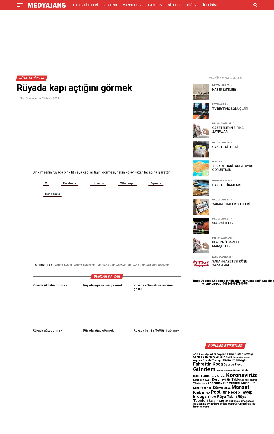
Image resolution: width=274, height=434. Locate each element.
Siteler (223, 400)
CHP (222, 357)
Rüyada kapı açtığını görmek (149, 265)
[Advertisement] (137, 44)
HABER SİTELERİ (85, 5)
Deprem (197, 360)
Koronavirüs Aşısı (202, 380)
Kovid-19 (248, 383)
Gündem (204, 369)
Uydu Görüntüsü (237, 403)
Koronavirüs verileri (225, 383)
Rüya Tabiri (64, 265)
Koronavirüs (241, 375)
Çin (249, 404)
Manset (240, 387)
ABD (195, 354)
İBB (254, 403)
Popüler (219, 392)
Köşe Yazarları (202, 387)
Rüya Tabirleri (85, 265)
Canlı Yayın (212, 356)
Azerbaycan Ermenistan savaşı (231, 354)
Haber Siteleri (241, 370)
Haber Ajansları (224, 370)
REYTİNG (110, 5)
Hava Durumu (217, 376)
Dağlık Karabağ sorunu (238, 357)
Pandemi (199, 392)
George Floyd (233, 364)
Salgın (213, 401)
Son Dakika (199, 403)
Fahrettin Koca (208, 364)
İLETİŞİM (210, 5)
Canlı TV (198, 356)
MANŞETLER (132, 5)
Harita (205, 376)
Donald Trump (212, 360)
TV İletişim (213, 403)
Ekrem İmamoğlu (234, 360)
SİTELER (174, 5)
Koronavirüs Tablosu (228, 379)
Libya (227, 387)
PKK (207, 392)
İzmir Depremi (201, 406)
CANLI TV (155, 5)
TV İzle (223, 403)
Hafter (196, 376)
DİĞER (191, 5)
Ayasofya (204, 354)
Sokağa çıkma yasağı (241, 401)
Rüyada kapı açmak (112, 265)
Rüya (213, 396)
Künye (218, 388)
